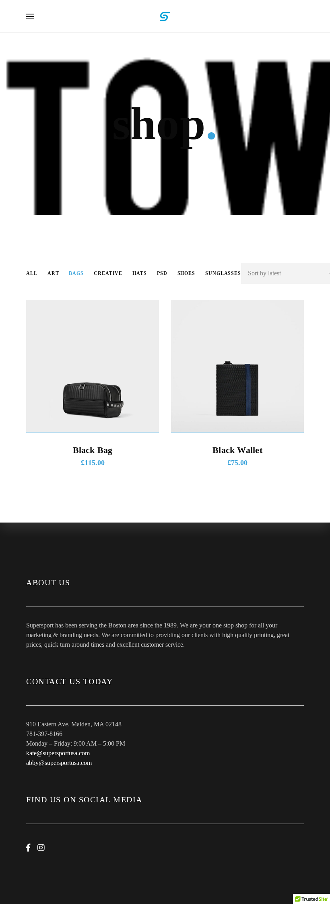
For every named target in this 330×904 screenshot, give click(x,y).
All (31, 273)
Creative (108, 273)
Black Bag (93, 450)
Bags (76, 273)
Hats (139, 273)
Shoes (186, 273)
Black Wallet (237, 450)
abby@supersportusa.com (59, 762)
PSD (162, 273)
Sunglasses (223, 273)
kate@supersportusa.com (58, 753)
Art (53, 273)
